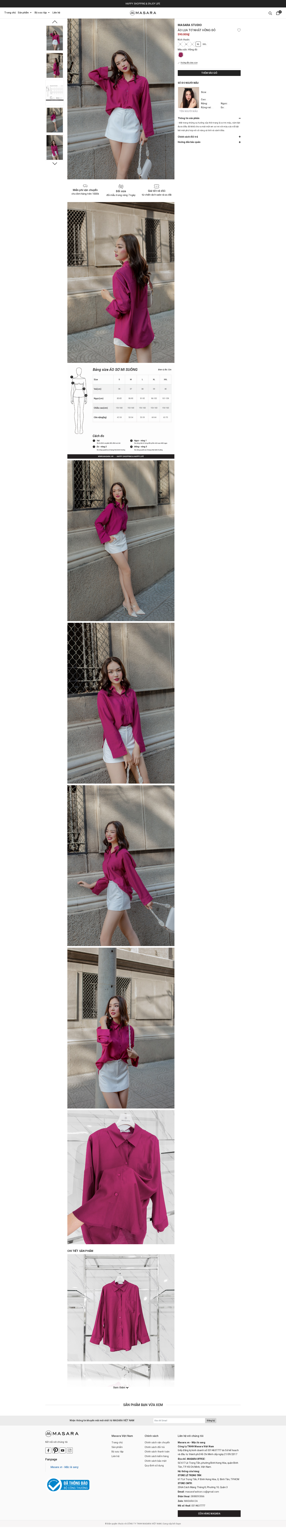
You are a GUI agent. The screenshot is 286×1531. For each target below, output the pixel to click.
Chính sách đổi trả (155, 1447)
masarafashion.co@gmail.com (202, 1491)
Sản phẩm (23, 12)
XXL (205, 44)
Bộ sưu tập (41, 12)
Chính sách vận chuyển (157, 1442)
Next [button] (54, 163)
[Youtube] (63, 1450)
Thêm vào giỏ (209, 72)
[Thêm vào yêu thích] (239, 30)
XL (198, 44)
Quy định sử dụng (154, 1465)
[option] (54, 38)
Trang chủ (10, 12)
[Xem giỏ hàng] (277, 13)
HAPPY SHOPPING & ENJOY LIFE (143, 3)
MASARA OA (191, 1501)
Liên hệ (56, 12)
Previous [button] (54, 21)
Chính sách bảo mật (156, 1461)
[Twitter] (55, 1450)
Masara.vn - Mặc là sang (64, 1467)
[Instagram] (70, 1450)
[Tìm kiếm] (270, 13)
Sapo (178, 1524)
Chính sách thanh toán (157, 1451)
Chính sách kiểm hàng (157, 1456)
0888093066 (198, 1496)
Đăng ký (211, 1420)
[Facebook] (48, 1450)
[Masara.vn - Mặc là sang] (143, 12)
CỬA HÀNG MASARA (209, 1513)
